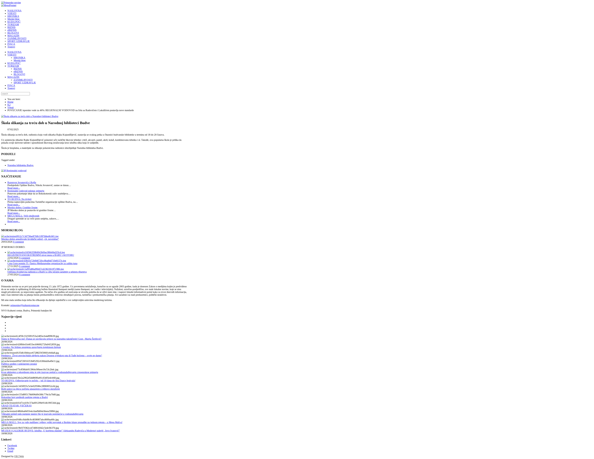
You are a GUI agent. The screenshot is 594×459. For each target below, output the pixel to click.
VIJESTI (11, 54)
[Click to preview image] (29, 116)
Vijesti (10, 107)
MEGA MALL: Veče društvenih (23, 216)
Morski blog (20, 60)
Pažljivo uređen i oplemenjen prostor (19, 364)
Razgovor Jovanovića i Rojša (21, 182)
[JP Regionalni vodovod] (13, 170)
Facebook (12, 445)
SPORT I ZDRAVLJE (25, 82)
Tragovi (11, 88)
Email (10, 451)
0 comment (18, 241)
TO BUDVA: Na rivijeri (19, 199)
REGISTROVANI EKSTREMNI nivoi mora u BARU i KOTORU (40, 255)
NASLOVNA (14, 52)
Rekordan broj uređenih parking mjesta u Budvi (24, 397)
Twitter (10, 448)
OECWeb (19, 456)
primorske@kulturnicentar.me (24, 305)
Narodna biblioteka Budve (20, 165)
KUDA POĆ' (14, 63)
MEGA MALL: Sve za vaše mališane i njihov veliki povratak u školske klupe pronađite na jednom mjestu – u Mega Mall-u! (61, 422)
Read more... (13, 188)
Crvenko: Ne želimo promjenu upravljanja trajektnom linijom (31, 347)
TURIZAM (13, 66)
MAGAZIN (13, 77)
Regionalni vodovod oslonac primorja (25, 190)
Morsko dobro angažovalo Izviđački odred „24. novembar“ (30, 239)
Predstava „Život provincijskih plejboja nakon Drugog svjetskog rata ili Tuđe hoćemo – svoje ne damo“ (51, 355)
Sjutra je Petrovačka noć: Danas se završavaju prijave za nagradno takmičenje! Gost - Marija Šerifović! (51, 339)
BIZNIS (18, 68)
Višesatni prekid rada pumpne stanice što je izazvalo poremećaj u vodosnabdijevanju (42, 414)
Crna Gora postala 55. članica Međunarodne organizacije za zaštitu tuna (42, 263)
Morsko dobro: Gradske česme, (22, 207)
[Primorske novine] (11, 2)
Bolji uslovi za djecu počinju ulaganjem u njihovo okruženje (30, 389)
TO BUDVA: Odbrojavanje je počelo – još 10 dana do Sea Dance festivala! (38, 380)
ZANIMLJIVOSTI (23, 80)
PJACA (11, 85)
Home (10, 102)
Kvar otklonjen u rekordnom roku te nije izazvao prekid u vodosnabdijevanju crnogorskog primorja (49, 372)
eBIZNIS (18, 71)
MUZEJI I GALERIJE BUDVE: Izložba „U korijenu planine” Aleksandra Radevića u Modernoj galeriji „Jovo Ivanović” (60, 430)
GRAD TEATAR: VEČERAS (16, 405)
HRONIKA (19, 57)
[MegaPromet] (8, 5)
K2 (9, 104)
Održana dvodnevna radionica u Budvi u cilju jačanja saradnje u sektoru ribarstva (47, 271)
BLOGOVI (19, 74)
